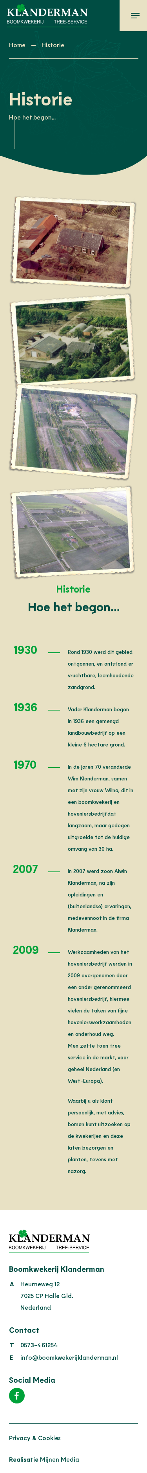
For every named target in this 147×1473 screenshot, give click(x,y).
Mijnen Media (44, 1459)
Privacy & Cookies (35, 1437)
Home (17, 44)
